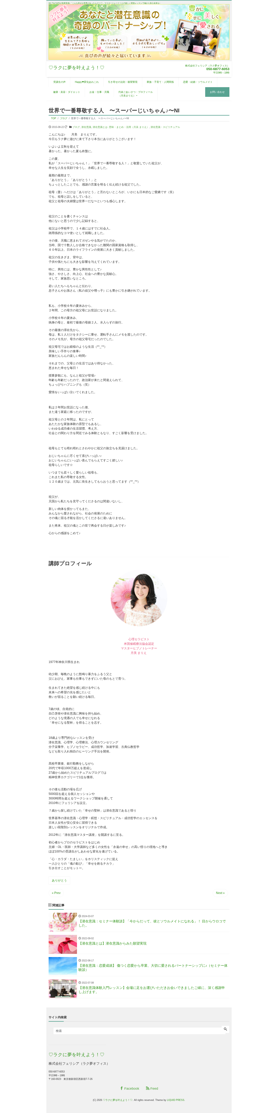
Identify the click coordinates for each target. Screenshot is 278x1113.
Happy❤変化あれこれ (87, 82)
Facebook (131, 1088)
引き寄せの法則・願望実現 (122, 82)
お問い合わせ (217, 92)
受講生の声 (59, 82)
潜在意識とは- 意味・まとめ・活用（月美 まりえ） (121, 127)
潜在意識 (86, 127)
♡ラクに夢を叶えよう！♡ (76, 67)
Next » (220, 893)
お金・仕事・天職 (99, 92)
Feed (153, 1088)
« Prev (56, 893)
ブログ (76, 127)
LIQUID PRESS (175, 1100)
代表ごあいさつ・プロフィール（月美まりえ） (135, 94)
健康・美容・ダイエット (66, 92)
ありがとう (59, 880)
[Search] (225, 1029)
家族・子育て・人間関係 (160, 82)
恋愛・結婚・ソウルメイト (198, 82)
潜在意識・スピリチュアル (165, 127)
